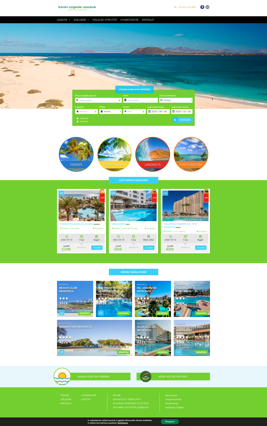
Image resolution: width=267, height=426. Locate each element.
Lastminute (84, 118)
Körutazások (171, 395)
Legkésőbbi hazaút (179, 107)
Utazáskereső (88, 395)
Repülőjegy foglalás (174, 407)
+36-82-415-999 (187, 7)
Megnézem (84, 313)
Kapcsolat (66, 403)
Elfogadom (170, 421)
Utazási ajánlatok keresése (134, 89)
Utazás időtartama (167, 95)
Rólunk (117, 395)
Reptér (126, 107)
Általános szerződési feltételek (131, 403)
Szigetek (85, 399)
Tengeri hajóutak (173, 399)
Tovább (97, 247)
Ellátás (102, 107)
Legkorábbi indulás (155, 107)
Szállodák (65, 399)
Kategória (79, 107)
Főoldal (64, 395)
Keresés (185, 120)
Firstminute (84, 121)
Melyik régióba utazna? (85, 95)
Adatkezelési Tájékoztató (127, 399)
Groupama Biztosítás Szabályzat (131, 407)
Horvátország (171, 403)
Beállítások (123, 423)
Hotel (125, 95)
